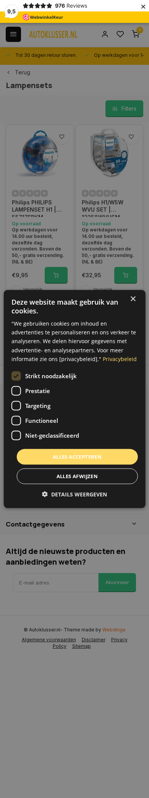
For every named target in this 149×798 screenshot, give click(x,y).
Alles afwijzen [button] (77, 476)
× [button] (133, 299)
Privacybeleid (120, 358)
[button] (74, 494)
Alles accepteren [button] (77, 456)
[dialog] (75, 399)
